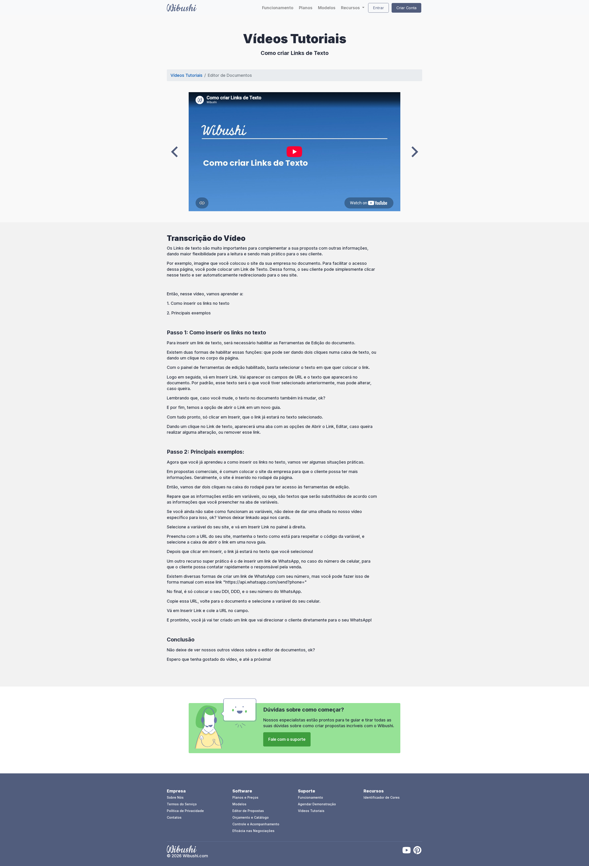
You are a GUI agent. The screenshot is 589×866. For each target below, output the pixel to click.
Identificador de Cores (382, 797)
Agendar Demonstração (317, 804)
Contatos (174, 817)
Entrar (378, 8)
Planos (305, 7)
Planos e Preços (245, 797)
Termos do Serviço (182, 804)
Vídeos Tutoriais (186, 75)
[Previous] (174, 151)
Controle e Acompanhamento (255, 824)
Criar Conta (406, 8)
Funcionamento (277, 7)
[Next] (414, 151)
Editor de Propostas (248, 811)
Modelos (326, 7)
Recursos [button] (351, 7)
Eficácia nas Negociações (253, 831)
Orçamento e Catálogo (250, 817)
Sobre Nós (175, 797)
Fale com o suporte (287, 739)
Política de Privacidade (185, 811)
